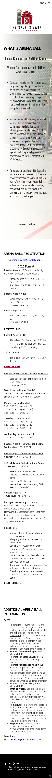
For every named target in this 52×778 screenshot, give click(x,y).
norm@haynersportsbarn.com (25, 739)
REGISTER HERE (12, 329)
